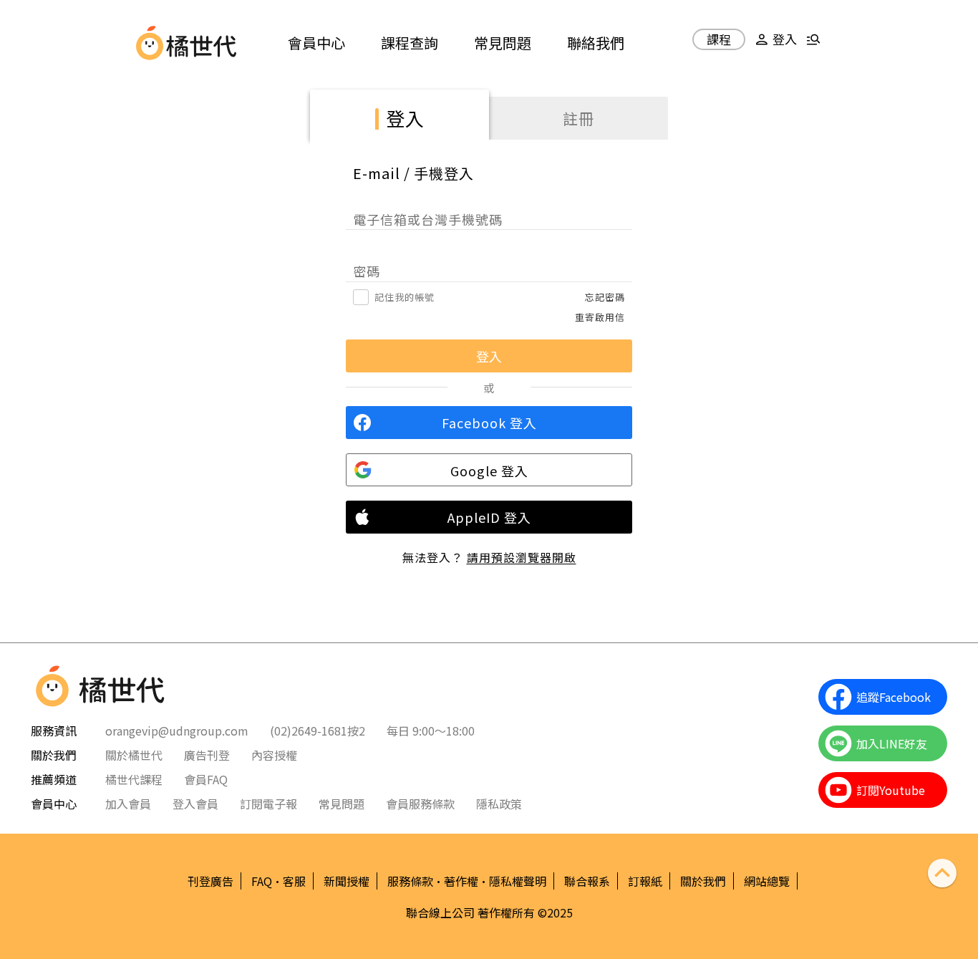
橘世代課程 (134, 779)
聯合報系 (587, 881)
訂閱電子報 (268, 803)
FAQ (261, 881)
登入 (405, 118)
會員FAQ (206, 779)
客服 (294, 881)
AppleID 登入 (489, 517)
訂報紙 (645, 881)
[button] (774, 45)
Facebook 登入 (489, 422)
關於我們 (703, 881)
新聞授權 (346, 881)
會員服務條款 (420, 803)
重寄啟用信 (600, 317)
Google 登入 (489, 470)
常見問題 (502, 42)
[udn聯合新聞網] (150, 43)
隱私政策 (499, 803)
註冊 (578, 118)
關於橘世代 (134, 754)
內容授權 (274, 754)
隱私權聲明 (517, 881)
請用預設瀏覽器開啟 (521, 557)
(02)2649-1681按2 (317, 730)
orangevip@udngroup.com (176, 730)
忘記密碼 (605, 297)
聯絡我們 (595, 42)
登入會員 (195, 803)
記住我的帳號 (404, 297)
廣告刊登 (207, 754)
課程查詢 (409, 42)
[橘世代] (201, 43)
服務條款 (410, 881)
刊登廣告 (210, 881)
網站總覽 (767, 881)
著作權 (461, 881)
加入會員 (128, 803)
